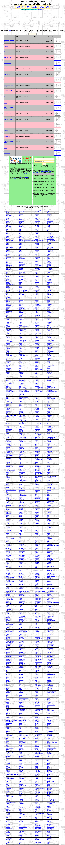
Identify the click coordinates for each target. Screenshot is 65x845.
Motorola (49, 578)
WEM (48, 825)
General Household (51, 437)
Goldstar (21, 447)
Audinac (49, 264)
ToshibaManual (22, 785)
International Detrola (51, 488)
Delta (20, 361)
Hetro (7, 473)
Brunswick (21, 308)
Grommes (49, 456)
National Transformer (52, 591)
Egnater (49, 381)
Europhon (49, 406)
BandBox (37, 276)
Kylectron (37, 522)
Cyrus (7, 351)
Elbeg (7, 386)
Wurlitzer (37, 839)
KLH (48, 513)
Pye (30, 173)
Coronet (8, 344)
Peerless (20, 626)
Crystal (7, 350)
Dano (20, 352)
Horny (7, 479)
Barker (48, 277)
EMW (20, 401)
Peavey (48, 624)
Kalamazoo (8, 505)
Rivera (7, 688)
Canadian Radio (50, 319)
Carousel (49, 322)
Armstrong (37, 257)
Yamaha (21, 840)
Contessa (37, 341)
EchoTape (49, 377)
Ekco (7, 384)
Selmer (36, 713)
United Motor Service (10, 800)
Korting (20, 517)
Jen (35, 495)
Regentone (49, 677)
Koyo (48, 517)
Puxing (36, 648)
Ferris (36, 417)
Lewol (36, 531)
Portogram (8, 644)
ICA (20, 483)
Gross (20, 458)
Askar (36, 259)
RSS (48, 696)
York (36, 840)
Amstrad (37, 244)
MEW (20, 566)
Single (36, 724)
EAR (48, 375)
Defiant (36, 359)
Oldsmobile (8, 609)
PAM (36, 619)
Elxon (48, 395)
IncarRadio (49, 484)
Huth (36, 481)
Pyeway (7, 649)
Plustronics (21, 638)
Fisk (48, 420)
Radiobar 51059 (7, 125)
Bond (7, 298)
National (21, 592)
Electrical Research (10, 388)
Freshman (37, 427)
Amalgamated (22, 237)
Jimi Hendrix (37, 498)
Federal (36, 415)
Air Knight (8, 226)
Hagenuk (8, 462)
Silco (36, 720)
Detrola (36, 362)
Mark (36, 551)
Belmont (49, 284)
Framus (36, 426)
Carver (36, 323)
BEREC (21, 289)
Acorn (7, 214)
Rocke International (51, 691)
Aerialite (49, 219)
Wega (20, 825)
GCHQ (20, 434)
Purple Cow (21, 648)
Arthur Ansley (22, 258)
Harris (48, 466)
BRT (36, 307)
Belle (36, 284)
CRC (20, 347)
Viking (20, 813)
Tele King (21, 770)
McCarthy (21, 558)
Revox (20, 682)
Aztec (20, 273)
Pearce (20, 624)
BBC (20, 280)
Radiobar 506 (7, 79)
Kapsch (7, 506)
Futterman (37, 430)
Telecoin (8, 771)
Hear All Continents (10, 470)
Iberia (7, 483)
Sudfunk (8, 756)
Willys (7, 835)
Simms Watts (9, 723)
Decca (7, 359)
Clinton (36, 334)
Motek (7, 578)
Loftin (48, 534)
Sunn (48, 756)
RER (20, 681)
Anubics (36, 247)
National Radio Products (24, 591)
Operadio (37, 610)
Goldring (8, 447)
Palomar (21, 619)
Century (36, 326)
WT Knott (8, 839)
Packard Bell (22, 616)
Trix (7, 792)
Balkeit (48, 275)
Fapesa (36, 412)
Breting (20, 302)
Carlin (20, 322)
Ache (36, 212)
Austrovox (8, 268)
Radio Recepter (22, 657)
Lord (20, 537)
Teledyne (21, 771)
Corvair (20, 344)
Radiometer (8, 664)
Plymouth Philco (38, 638)
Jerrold (20, 497)
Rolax (7, 695)
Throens (49, 778)
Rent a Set (21, 680)
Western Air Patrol (23, 827)
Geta (36, 441)
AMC (20, 239)
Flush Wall (21, 423)
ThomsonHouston (10, 778)
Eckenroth (8, 379)
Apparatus (37, 248)
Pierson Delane (9, 634)
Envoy (20, 402)
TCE (20, 766)
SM (20, 727)
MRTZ (48, 580)
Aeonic (20, 219)
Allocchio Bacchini (51, 234)
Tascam (7, 764)
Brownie (8, 307)
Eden (7, 380)
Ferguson (37, 416)
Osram (36, 613)
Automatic (37, 268)
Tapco (48, 763)
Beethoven (37, 282)
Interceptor (8, 488)
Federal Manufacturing (11, 415)
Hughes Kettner (9, 481)
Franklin (49, 426)
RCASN (8, 673)
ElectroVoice (37, 393)
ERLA (48, 402)
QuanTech (21, 650)
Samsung (21, 702)
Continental (49, 341)
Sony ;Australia (38, 734)
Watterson (21, 822)
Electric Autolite (22, 387)
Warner (7, 821)
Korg (7, 517)
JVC (48, 502)
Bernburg (8, 290)
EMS (20, 399)
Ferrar (20, 417)
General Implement (10, 438)
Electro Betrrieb (38, 388)
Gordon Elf (21, 448)
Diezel (48, 363)
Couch (20, 345)
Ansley (48, 246)
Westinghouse (38, 828)
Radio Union (9, 660)
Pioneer (36, 635)
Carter (20, 323)
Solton (36, 731)
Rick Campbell (38, 685)
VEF (36, 809)
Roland (48, 693)
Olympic (36, 609)
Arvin (48, 258)
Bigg (7, 293)
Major (36, 546)
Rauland (37, 670)
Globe (20, 444)
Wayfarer (49, 822)
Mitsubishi (37, 571)
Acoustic (21, 214)
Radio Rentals (50, 657)
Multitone (21, 581)
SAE (36, 699)
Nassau (7, 588)
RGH (36, 684)
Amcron (36, 239)
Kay (48, 506)
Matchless (8, 556)
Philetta (36, 630)
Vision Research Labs (39, 813)
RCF (20, 673)
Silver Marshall (9, 721)
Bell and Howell (9, 284)
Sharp (7, 717)
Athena (36, 262)
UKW (48, 796)
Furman (21, 430)
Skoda (20, 725)
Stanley (36, 743)
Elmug (7, 395)
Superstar (21, 757)
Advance (49, 216)
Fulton (20, 429)
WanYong (21, 820)
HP (6, 480)
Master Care (8, 555)
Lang (48, 524)
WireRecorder (22, 836)
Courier (36, 345)
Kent (48, 509)
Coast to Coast (38, 336)
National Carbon (50, 588)
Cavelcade (37, 325)
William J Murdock (51, 834)
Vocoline (8, 814)
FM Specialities (38, 423)
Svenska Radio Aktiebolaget (41, 759)
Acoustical (37, 214)
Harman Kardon (9, 466)
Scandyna (8, 707)
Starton (20, 746)
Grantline (8, 454)
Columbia (49, 338)
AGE (7, 223)
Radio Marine (38, 656)
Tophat (48, 782)
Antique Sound (9, 247)
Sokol (7, 730)
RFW (7, 684)
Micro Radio (8, 567)
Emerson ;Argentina (23, 397)
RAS (7, 670)
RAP (48, 669)
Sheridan (49, 717)
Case (7, 325)
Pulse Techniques (22, 646)
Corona (36, 343)
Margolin (8, 551)
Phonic (48, 631)
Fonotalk (8, 424)
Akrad (36, 230)
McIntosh (37, 558)
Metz (7, 566)
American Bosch (50, 239)
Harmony (21, 466)
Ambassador (50, 237)
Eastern (36, 376)
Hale (48, 462)
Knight (20, 515)
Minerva (49, 569)
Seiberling (37, 711)
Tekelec (48, 768)
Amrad (20, 244)
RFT (48, 682)
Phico (48, 628)
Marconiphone (22, 549)
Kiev (48, 510)
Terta (36, 775)
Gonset (36, 447)
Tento (20, 775)
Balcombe (21, 275)
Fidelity (20, 419)
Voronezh (21, 816)
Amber (7, 239)
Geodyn (49, 440)
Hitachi (36, 474)
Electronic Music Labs (52, 391)
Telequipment (9, 773)
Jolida (48, 499)
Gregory (8, 456)
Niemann (8, 596)
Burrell (48, 313)
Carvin (48, 323)
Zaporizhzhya (38, 842)
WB (20, 824)
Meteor (20, 564)
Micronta (21, 567)
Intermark (37, 488)
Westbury (8, 827)
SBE (36, 706)
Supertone (37, 757)
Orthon (7, 613)
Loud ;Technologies (10, 538)
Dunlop (36, 372)
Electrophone (9, 393)
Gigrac (20, 442)
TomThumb (8, 782)
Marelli (48, 549)
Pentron (8, 627)
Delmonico (8, 361)
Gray (20, 455)
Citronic (36, 332)
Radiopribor (21, 666)
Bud (20, 311)
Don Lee (49, 366)
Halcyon (36, 462)
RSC (36, 696)
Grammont (37, 451)
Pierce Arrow (38, 632)
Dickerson (21, 363)
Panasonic (8, 620)
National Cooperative (10, 589)
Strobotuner (49, 753)
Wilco (7, 834)
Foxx (20, 426)
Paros (48, 621)
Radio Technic (38, 659)
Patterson (49, 623)
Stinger (20, 752)
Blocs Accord (9, 295)
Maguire (21, 545)
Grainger (49, 449)
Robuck (20, 691)
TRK (20, 792)
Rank (20, 669)
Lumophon (49, 538)
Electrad (8, 387)
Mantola (21, 548)
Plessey (48, 637)
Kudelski (37, 520)
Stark (48, 745)
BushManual (37, 315)
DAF (36, 351)
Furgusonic (8, 430)
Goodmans (49, 447)
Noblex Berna (38, 598)
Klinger (7, 515)
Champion (49, 327)
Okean (48, 607)
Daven (48, 354)
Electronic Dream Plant (24, 391)
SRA (48, 741)
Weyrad (7, 831)
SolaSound (49, 730)
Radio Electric (38, 655)
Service (48, 714)
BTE (7, 309)
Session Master (9, 716)
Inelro (7, 487)
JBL (48, 494)
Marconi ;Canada (10, 549)
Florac (48, 422)
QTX (36, 649)
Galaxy (7, 431)
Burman (8, 313)
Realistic (36, 674)
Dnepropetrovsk (50, 365)
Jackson (36, 492)
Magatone (8, 544)
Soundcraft (49, 735)
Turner (48, 795)
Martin (7, 553)
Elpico (20, 395)
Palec (7, 619)
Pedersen (8, 626)
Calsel (36, 318)
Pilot (20, 635)
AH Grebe (37, 223)
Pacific (7, 616)
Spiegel (36, 739)
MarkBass (49, 551)
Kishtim (49, 512)
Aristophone (8, 257)
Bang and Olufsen (10, 277)
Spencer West (22, 738)
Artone (36, 258)
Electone (49, 386)
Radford (8, 652)
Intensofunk (49, 487)
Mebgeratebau (50, 559)
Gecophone (8, 436)
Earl (7, 376)
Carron (7, 323)
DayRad (8, 356)
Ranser (36, 669)
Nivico (48, 596)
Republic (8, 681)
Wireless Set (8, 836)
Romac (36, 695)
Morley (36, 576)
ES (47, 404)
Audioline (21, 266)
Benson (20, 287)
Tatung (36, 764)
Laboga (20, 523)
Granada (8, 452)
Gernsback (8, 441)
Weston (7, 829)
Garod (20, 433)
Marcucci (37, 549)
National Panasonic (39, 589)
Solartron (37, 730)
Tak (36, 761)
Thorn (36, 778)
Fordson (49, 424)
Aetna (20, 222)
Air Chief (37, 225)
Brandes (21, 300)
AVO (48, 270)
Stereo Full (21, 749)
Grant (48, 452)
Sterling (7, 750)
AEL (7, 219)
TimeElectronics (38, 779)
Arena (36, 252)
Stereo (36, 749)
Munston (49, 581)
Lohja (20, 535)
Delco (48, 359)
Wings (48, 835)
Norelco (49, 601)
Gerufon (21, 441)
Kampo (36, 505)
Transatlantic (50, 786)
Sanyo (7, 705)
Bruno (7, 308)
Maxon (36, 556)
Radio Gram (8, 656)
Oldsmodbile (21, 609)
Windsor (37, 835)
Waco (36, 817)
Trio (36, 791)
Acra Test (49, 214)
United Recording (39, 800)
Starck (20, 745)
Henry (7, 472)
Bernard (49, 289)
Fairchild (21, 411)
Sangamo (37, 702)
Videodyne (21, 811)
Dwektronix (49, 372)
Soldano (8, 731)
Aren (20, 252)
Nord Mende (22, 601)
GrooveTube (8, 458)
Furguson (49, 429)
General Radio (50, 438)
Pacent (20, 614)
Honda (36, 477)
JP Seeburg (37, 501)
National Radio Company (52, 589)
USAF (48, 804)
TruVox (20, 795)
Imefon (7, 484)
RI (19, 685)
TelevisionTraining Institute (12, 774)
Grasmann (37, 454)
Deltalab (36, 361)
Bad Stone (37, 273)
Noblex (20, 599)
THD (20, 777)
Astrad (36, 261)
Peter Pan (49, 627)
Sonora (20, 734)
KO (48, 515)
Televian (49, 773)
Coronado (49, 343)
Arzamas (8, 259)
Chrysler (37, 330)
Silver (20, 721)
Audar (36, 264)
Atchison (21, 262)
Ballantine (21, 276)
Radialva (21, 652)
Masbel (20, 553)
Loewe (36, 534)
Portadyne (37, 641)
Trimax (20, 791)
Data (36, 354)
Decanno (49, 358)
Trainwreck (21, 786)
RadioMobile (22, 664)
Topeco (36, 782)
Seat (7, 711)
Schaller (36, 707)
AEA (20, 218)
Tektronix (8, 770)
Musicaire (37, 584)
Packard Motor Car (39, 616)
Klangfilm (21, 513)
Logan (7, 535)
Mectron (21, 560)
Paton (36, 623)
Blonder (36, 295)
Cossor (7, 345)
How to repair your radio (45, 171)
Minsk (7, 570)
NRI (36, 605)
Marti (48, 552)
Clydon (7, 336)
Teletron (36, 773)
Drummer (8, 369)
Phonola (8, 632)
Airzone (49, 228)
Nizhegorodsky (9, 598)
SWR (36, 760)
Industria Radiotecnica (24, 485)
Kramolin (21, 519)
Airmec (7, 228)
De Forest (21, 358)
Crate (7, 347)
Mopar (20, 576)
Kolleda (36, 516)
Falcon (48, 411)
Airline (48, 226)
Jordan (7, 501)
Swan (7, 760)
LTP (36, 538)
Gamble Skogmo (50, 431)
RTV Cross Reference (24, 698)
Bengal (48, 286)
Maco (36, 541)
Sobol (20, 728)
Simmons (49, 721)
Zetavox (49, 843)
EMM (20, 398)
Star (7, 745)
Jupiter (36, 502)
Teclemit (21, 767)
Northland (37, 603)
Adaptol (36, 215)
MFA (36, 566)
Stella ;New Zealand (51, 748)
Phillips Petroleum (23, 631)
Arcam (20, 251)
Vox (36, 816)
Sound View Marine (23, 735)
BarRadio (8, 279)
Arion (20, 255)
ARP (48, 257)
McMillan (8, 559)
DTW (20, 369)
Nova (48, 603)
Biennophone (50, 291)
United (20, 802)
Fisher (36, 420)
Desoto (20, 362)
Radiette (49, 652)
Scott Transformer (39, 709)
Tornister (21, 784)
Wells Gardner (38, 825)
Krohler (20, 520)
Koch (7, 516)
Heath (20, 470)
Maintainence (9, 546)
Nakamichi (21, 587)
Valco (48, 806)
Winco (20, 835)
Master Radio (22, 555)
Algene (36, 233)
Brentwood (8, 302)
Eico (48, 383)
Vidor (36, 811)
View (48, 811)
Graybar (37, 455)
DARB (7, 354)
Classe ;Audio (38, 333)
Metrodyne (37, 564)
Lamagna (49, 523)
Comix (7, 340)
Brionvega (21, 304)
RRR (20, 696)
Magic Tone (21, 544)
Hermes (48, 472)
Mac (48, 540)
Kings (20, 512)
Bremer (36, 301)
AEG (36, 218)
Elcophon (37, 386)
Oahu (20, 606)
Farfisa (48, 412)
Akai (48, 229)
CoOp (20, 343)
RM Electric (49, 688)
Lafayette (37, 523)
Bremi (48, 301)
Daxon (36, 355)
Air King (49, 225)
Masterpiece (49, 555)
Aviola (36, 270)
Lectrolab (21, 528)
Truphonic (49, 793)
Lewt (48, 531)
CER (48, 326)
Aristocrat (37, 255)
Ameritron (49, 241)
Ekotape (36, 384)
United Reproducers (51, 800)
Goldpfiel (49, 445)
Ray (48, 670)
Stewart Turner (50, 750)
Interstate (49, 490)
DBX (7, 358)
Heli (48, 470)
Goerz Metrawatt (9, 445)
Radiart (36, 652)
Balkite (7, 276)
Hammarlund (9, 465)
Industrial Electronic (39, 485)
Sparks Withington (39, 736)
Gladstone (8, 444)
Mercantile (37, 563)
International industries (11, 490)
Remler (36, 678)
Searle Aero (37, 710)
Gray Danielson (9, 455)
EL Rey (48, 384)
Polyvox (36, 639)
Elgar (7, 394)
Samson (7, 702)
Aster (7, 261)
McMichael (49, 558)
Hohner (20, 477)
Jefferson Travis (22, 495)
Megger (7, 562)
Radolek (21, 667)
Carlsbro (37, 322)
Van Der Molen (38, 807)
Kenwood (8, 510)
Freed (7, 427)
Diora (20, 365)
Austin (48, 266)
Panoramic (37, 620)
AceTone (21, 212)
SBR (48, 706)
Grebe (48, 455)
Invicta (7, 491)
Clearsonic (49, 333)
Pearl (36, 624)
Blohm (20, 295)
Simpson (49, 723)
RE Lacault (8, 674)
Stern (20, 750)
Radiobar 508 (7, 96)
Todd (36, 781)
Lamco (7, 524)
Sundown (37, 756)
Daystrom (21, 356)
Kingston (37, 512)
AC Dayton (21, 211)
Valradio (21, 807)
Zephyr (36, 843)
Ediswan (49, 380)
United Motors (22, 800)
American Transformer (11, 241)
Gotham (36, 448)
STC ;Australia (9, 748)
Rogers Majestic (50, 692)
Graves (48, 454)
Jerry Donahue (38, 497)
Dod (7, 366)
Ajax (20, 229)
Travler (20, 789)
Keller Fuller (37, 508)
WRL (36, 838)
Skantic (7, 725)
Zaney (7, 842)
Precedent (37, 644)
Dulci (48, 370)
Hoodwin (49, 477)
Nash (48, 587)
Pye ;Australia (50, 648)
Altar (36, 236)
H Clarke (8, 460)
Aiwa (7, 229)
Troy (7, 793)
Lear (7, 528)
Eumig (36, 406)
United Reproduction (10, 802)
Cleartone (8, 334)
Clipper (48, 334)
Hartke (7, 467)
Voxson (48, 816)
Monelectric (49, 573)
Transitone (21, 788)
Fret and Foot (50, 427)
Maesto (36, 542)
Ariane (48, 254)
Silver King (49, 720)
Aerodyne (8, 222)
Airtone (36, 228)
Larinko (36, 526)
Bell (20, 284)
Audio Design (9, 265)
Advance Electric (38, 216)
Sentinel (20, 714)
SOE (48, 728)
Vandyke (49, 807)
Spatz (7, 738)
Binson (36, 293)
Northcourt (37, 602)
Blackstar (37, 294)
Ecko (20, 379)
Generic (20, 440)
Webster (49, 824)
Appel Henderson (51, 248)
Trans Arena (37, 786)
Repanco (49, 680)
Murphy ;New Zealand (24, 583)
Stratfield (8, 753)
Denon (7, 362)
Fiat (7, 419)
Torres (48, 784)
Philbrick (8, 630)
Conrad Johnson (50, 340)
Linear (7, 534)
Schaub (48, 707)
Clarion (20, 333)
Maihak (36, 545)
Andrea (7, 246)
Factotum (37, 409)
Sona (7, 732)
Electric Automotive (39, 387)
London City (37, 535)
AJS (36, 229)
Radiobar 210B (7, 57)
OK (35, 607)
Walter (36, 818)
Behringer (49, 282)
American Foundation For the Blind (27, 240)
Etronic (20, 406)
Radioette (21, 662)
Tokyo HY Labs (50, 781)
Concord (37, 340)
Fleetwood (37, 422)
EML (7, 398)
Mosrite (48, 577)
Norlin (7, 602)
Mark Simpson (22, 551)
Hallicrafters (8, 463)
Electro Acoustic (22, 388)
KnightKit (37, 515)
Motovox (21, 580)
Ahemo (48, 223)
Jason (36, 494)
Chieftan (21, 330)
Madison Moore (9, 542)
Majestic (21, 546)
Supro (20, 759)
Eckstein (37, 379)
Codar (48, 336)
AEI (48, 218)
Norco (7, 601)
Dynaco (7, 373)
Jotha (20, 501)
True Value (21, 793)
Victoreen (49, 810)
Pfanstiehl (21, 628)
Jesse (48, 497)
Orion (20, 612)
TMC (7, 781)
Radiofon (49, 662)
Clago (7, 333)
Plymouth (49, 638)
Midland (37, 567)
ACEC (7, 212)
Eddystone (49, 379)
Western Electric (50, 827)
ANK (36, 246)
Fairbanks (8, 411)
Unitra (36, 802)
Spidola (20, 739)
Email (26, 177)
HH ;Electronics (38, 473)
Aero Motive (37, 221)
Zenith (48, 842)
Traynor (36, 789)
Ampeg (7, 243)
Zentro (20, 843)
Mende (20, 563)
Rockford (8, 692)
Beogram (37, 287)
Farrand (37, 413)
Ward (36, 820)
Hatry (20, 469)
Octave (20, 607)
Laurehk (8, 527)
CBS (48, 325)
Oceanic (7, 607)
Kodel (20, 516)
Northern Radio (22, 603)
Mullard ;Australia (10, 581)
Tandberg (8, 763)
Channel (37, 329)
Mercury (49, 563)
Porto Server (37, 642)
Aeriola (7, 221)
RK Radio (37, 688)
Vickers (20, 810)
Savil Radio (21, 706)
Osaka (20, 613)
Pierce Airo (21, 632)
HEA (36, 469)
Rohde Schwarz (22, 693)
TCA (7, 766)
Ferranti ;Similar (9, 417)
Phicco (36, 628)
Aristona (49, 255)
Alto (7, 237)
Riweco (20, 688)
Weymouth (49, 829)
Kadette (36, 503)
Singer (20, 724)
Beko (20, 283)
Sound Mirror (9, 735)
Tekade (36, 768)
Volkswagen (49, 814)
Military (8, 569)
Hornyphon (21, 479)
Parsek (7, 623)
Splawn (7, 741)
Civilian (49, 332)
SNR (48, 727)
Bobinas (8, 297)
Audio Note (21, 265)
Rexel (36, 682)
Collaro (20, 337)
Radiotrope (8, 667)
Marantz (37, 548)
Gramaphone (9, 451)
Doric (20, 368)
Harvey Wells (50, 467)
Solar (20, 730)
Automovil (49, 268)
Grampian (49, 451)
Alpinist (20, 236)
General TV (8, 440)
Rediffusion (21, 675)
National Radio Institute (11, 591)
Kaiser (48, 503)
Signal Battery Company (11, 720)
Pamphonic (49, 619)
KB (6, 508)
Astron (48, 261)
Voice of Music (22, 814)
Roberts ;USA (50, 689)
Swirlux (20, 760)
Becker (7, 282)
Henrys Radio (22, 472)
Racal (48, 650)
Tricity (7, 791)
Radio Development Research (12, 655)
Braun (48, 300)
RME (7, 689)
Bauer (7, 280)
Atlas (7, 264)
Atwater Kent (22, 264)
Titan (48, 779)
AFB (36, 222)
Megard (49, 560)
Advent (7, 218)
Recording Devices (51, 674)
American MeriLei (39, 240)
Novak (7, 605)
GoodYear (8, 448)
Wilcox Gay (21, 834)
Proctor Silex (50, 645)
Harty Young (22, 467)
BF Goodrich (22, 291)
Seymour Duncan (38, 716)
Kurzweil (49, 520)
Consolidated (9, 341)
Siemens (36, 718)
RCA (48, 671)
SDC (7, 710)
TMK (20, 781)
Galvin (36, 431)
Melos (7, 563)
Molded (20, 573)
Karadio (21, 506)
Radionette (49, 664)
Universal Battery (51, 802)
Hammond (21, 465)
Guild (20, 459)
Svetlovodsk (49, 759)
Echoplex (37, 377)
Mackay (8, 541)
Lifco (20, 533)
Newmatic (37, 595)
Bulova (7, 312)
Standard (8, 743)
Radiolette (37, 663)
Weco (7, 825)
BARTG (21, 279)
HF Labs (21, 473)
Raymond (8, 671)
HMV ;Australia (38, 476)
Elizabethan (21, 394)
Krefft (36, 519)
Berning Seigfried (23, 290)
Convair (8, 343)
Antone (20, 247)
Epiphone (37, 402)
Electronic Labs (38, 391)
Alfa (20, 233)
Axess (48, 272)
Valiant (7, 807)
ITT (7, 492)
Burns (36, 313)
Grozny (36, 458)
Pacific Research (50, 614)
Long (7, 537)
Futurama (49, 430)
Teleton (20, 773)
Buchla (48, 309)
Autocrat (21, 268)
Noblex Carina (50, 598)
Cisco (7, 332)
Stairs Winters (22, 742)
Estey (36, 405)
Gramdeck (21, 451)
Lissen (20, 534)
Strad (48, 752)
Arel (7, 252)
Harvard (37, 467)
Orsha (48, 612)
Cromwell (8, 348)
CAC (48, 316)
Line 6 (48, 533)
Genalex (8, 437)
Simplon (36, 723)
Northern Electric (10, 603)
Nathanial (21, 588)
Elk (35, 394)
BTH (20, 309)
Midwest (49, 567)
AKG (7, 230)
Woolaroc (37, 836)
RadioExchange (38, 662)
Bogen (20, 297)
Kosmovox (37, 517)
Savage (7, 706)
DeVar (48, 362)
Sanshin (36, 703)
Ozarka (7, 614)
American (37, 241)
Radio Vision (22, 660)
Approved (37, 250)
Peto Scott (8, 628)
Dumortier (21, 372)
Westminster (49, 828)
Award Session (22, 272)
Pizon (48, 635)
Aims (7, 225)
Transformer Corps (10, 788)
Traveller (8, 789)
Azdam (7, 273)
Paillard (36, 617)
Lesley (36, 530)
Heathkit (37, 470)
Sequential (37, 714)
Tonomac (21, 782)
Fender (20, 416)
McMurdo (21, 559)
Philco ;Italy (21, 630)
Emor (36, 398)
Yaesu (7, 840)
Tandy (20, 763)
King (7, 512)
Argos (48, 252)
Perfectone (37, 627)
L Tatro (7, 523)
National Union (9, 592)
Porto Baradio (50, 641)
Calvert (48, 318)
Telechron (49, 770)
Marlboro (8, 552)
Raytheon (21, 671)
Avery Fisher (22, 270)
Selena (20, 713)
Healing (48, 469)
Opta (48, 610)
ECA (7, 377)
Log (40, 210)
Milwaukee (37, 569)
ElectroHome (37, 390)
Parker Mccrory (22, 621)
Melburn (37, 562)
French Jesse (22, 427)
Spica (7, 739)
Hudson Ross (37, 480)
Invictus (20, 491)
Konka (48, 516)
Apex (7, 248)
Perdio (20, 627)
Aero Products (50, 221)
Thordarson (21, 778)
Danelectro (8, 352)
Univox (36, 803)
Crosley (20, 348)
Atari (7, 262)
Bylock (20, 316)
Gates (48, 433)
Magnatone (49, 544)
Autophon (8, 269)
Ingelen (20, 487)
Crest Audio (49, 347)
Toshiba (7, 785)
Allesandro (8, 234)
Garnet (7, 433)
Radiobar (49, 660)
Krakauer (8, 519)
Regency (21, 677)
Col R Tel (8, 337)
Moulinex (37, 580)
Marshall (37, 552)
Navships (21, 594)
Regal (7, 677)
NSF (48, 605)
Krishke (7, 520)
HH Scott (49, 473)
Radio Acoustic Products (11, 653)
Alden (48, 232)
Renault (7, 680)
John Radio (21, 499)
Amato (36, 237)
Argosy (7, 254)
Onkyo (7, 610)
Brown (48, 305)
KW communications (23, 522)
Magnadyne (37, 544)
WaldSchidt (49, 817)
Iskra (48, 491)
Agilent (20, 223)
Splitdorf (21, 741)
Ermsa (7, 404)
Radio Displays (22, 655)
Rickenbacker (50, 685)
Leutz (7, 531)
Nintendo (21, 596)
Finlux (36, 419)
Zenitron (8, 843)
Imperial (37, 484)
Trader (48, 785)
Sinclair (7, 724)
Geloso (20, 436)
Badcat (48, 273)
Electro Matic (9, 390)
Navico (48, 592)
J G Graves (21, 492)
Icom (36, 483)
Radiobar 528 (7, 153)
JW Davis (8, 503)
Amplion (49, 243)
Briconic (49, 302)
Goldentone (37, 445)
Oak (36, 606)
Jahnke (7, 494)
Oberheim (49, 606)
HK (7, 476)
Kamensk (21, 505)
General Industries (23, 438)
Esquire (20, 405)
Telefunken (37, 771)
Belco (36, 283)
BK (48, 293)
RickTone (8, 687)
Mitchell (21, 571)
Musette (49, 583)
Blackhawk (21, 294)
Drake (48, 368)
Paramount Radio (51, 620)
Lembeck (49, 528)
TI (6, 779)
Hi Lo (7, 474)
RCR (36, 673)
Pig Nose (49, 634)
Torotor (36, 784)
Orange (7, 612)
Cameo (7, 319)
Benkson (8, 287)
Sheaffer (21, 717)
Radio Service (9, 659)
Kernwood (21, 510)
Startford (8, 746)
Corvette (37, 344)
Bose (48, 298)
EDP (7, 381)
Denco (48, 361)
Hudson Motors (22, 480)
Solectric (21, 731)
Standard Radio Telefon (52, 742)
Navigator (8, 594)
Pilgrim (7, 635)
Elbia (20, 386)
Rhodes (7, 685)
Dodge (20, 366)
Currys (36, 350)
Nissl (36, 596)
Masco (36, 553)
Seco (20, 711)
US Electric (8, 804)
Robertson (8, 691)
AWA (7, 272)
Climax (20, 334)
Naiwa (7, 587)
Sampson (37, 700)
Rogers (7, 693)
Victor (36, 810)
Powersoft (21, 644)
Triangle (49, 789)
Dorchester (8, 368)
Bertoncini (37, 290)
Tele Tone (37, 770)
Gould (48, 448)
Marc (48, 548)
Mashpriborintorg (51, 553)
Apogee (20, 248)
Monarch (37, 573)
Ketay (36, 510)
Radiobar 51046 (7, 113)
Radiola (7, 663)
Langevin (21, 526)
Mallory (49, 546)
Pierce (48, 632)
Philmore (37, 631)
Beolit (48, 287)
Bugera (36, 311)
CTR (20, 350)
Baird (7, 275)
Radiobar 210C (7, 68)
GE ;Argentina (38, 434)
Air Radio (37, 226)
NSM (7, 606)
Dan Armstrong (50, 351)
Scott (48, 709)
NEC (36, 594)
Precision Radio (50, 644)
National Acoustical (39, 588)
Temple (36, 774)
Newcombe (21, 595)
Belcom (48, 283)
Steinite (36, 748)
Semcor (48, 713)
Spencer (36, 738)
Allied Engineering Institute (25, 234)
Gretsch (20, 456)
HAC (20, 460)
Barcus (36, 277)
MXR (36, 585)
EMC (7, 397)
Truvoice (8, 795)
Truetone (37, 793)
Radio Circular (50, 653)
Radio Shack (22, 659)
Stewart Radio (38, 750)
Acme (48, 212)
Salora (7, 700)
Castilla (20, 325)
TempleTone (49, 774)
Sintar (48, 724)
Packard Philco (50, 616)
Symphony (8, 761)
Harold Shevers (38, 466)
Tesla (48, 775)
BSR (48, 308)
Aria (36, 254)
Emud (7, 401)
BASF (36, 279)
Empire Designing (51, 398)
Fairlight (37, 411)
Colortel (36, 338)
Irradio (36, 491)
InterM (20, 488)
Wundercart (21, 839)
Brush (36, 308)
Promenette (8, 646)
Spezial (48, 738)
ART (7, 258)
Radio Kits (21, 656)
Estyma (48, 405)
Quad (48, 649)
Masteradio (37, 555)
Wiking (48, 832)
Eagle (20, 375)
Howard (49, 479)
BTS (36, 309)
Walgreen (8, 818)
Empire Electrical (10, 399)
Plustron (8, 638)
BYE (7, 316)
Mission (7, 571)
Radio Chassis (38, 653)
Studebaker (21, 754)
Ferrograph (49, 417)
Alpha (7, 236)
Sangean (49, 702)
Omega (48, 609)
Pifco (36, 634)
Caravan (49, 320)
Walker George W (23, 818)
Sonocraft (49, 732)
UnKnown (49, 803)
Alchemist (37, 232)
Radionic (8, 666)
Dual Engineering (38, 369)
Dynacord (21, 373)
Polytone (21, 639)
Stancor (36, 742)
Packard (8, 617)
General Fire (37, 437)
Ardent (48, 251)
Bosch (36, 298)
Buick (48, 311)
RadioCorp (8, 662)
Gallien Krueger (22, 431)
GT (6, 459)
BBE (36, 280)
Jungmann (21, 502)
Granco (20, 452)
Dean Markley (38, 358)
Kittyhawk (8, 513)
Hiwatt (48, 474)
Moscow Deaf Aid (10, 577)
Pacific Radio (38, 614)
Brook (20, 305)
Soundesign (8, 736)
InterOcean (37, 490)
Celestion (8, 326)
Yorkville (49, 840)
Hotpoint (37, 479)
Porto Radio (21, 642)
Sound (36, 735)
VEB (20, 809)
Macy (48, 541)
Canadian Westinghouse (11, 320)
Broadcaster (49, 304)
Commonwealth (22, 340)
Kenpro (36, 509)
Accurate (37, 211)
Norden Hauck (38, 601)
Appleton (8, 250)
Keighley (21, 508)
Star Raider (49, 743)
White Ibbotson (38, 831)
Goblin (48, 444)
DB (48, 356)
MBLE (7, 558)
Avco (7, 270)
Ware (48, 820)
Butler (48, 315)
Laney (36, 524)
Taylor (48, 764)
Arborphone (50, 250)
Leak (36, 527)
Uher (36, 796)
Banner (20, 277)
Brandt (36, 300)
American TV (22, 241)
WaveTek (37, 822)
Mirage (36, 570)
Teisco (20, 768)
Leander (49, 527)
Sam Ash (21, 700)
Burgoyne (49, 312)
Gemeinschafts (50, 436)
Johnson (36, 499)
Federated (49, 415)
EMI (36, 397)
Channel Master (22, 329)
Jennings (8, 497)
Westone (21, 829)
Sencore (7, 714)
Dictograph (37, 363)
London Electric (50, 535)
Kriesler (49, 519)
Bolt (48, 297)
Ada (20, 215)
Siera (48, 718)
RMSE (20, 689)
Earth (20, 376)
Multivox (37, 581)
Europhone (8, 408)
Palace (48, 617)
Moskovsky (37, 577)
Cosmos (49, 344)
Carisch (7, 322)
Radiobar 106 (7, 46)
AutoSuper (37, 269)
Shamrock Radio (50, 716)
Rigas (36, 687)
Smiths (36, 727)
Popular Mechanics (10, 641)
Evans (20, 408)
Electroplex (21, 393)
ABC (7, 211)
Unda (48, 797)
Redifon (36, 675)
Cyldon (48, 350)
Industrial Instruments (52, 485)
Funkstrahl (37, 429)
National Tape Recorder (40, 591)
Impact (20, 484)
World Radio (9, 838)
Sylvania (49, 760)
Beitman (8, 283)
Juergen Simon (50, 501)
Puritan (48, 646)
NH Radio (49, 595)
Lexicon (7, 533)
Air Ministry (21, 226)
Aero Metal (21, 221)
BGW (36, 291)
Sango (7, 703)
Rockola (21, 692)
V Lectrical (37, 806)
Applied (20, 250)
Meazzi (36, 559)
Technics (8, 767)
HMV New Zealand (51, 476)
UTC (20, 806)
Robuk (36, 691)
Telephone (49, 771)
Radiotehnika (38, 666)
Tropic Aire (37, 792)
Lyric (20, 540)
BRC (20, 301)
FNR (48, 423)
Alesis (7, 233)
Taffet (20, 761)
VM (48, 813)
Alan (7, 232)
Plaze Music (37, 637)
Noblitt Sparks (38, 599)
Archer (36, 251)
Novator (21, 605)
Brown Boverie (38, 305)
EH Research (9, 383)
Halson (20, 463)
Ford (36, 424)
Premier (21, 645)
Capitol (36, 320)
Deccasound (21, 359)
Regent (36, 677)
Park (7, 621)
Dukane (36, 370)
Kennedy (21, 509)
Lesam (20, 530)
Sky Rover (37, 725)
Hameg (36, 463)
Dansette (37, 352)
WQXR (20, 838)
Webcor (36, 824)
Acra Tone (8, 215)
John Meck (8, 499)
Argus (20, 254)
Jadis (48, 492)
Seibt (48, 711)
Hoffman (8, 477)
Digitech (8, 365)
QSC (20, 649)
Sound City (49, 734)
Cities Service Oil (22, 332)
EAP (36, 375)
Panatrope (21, 620)
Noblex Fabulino (9, 599)
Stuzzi (48, 754)
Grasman (21, 454)
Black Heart (8, 294)
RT (6, 698)
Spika (48, 739)
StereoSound (50, 749)
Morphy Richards (51, 576)
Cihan (48, 330)
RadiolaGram (22, 663)
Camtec (36, 319)
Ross (48, 695)
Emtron (36, 399)
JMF (48, 498)
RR (7, 696)
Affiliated (49, 222)
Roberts (20, 173)
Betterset (8, 291)
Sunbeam (21, 756)
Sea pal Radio (22, 710)
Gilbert (36, 442)
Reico (7, 678)
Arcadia (8, 251)
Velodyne (8, 810)
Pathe (20, 623)
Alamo (48, 230)
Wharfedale (21, 831)
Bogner (36, 297)
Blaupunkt (49, 294)
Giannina (49, 441)
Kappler (49, 505)
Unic (7, 799)
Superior (8, 757)
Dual (48, 369)
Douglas (36, 368)
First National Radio (23, 420)
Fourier (7, 426)
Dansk (48, 352)
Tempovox (8, 775)
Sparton (49, 736)
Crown (36, 348)
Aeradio (36, 219)
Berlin (36, 289)
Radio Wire (37, 660)
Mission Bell (49, 570)
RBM (36, 671)
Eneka (36, 401)
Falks (7, 412)
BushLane (21, 315)
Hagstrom (21, 462)
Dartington (21, 354)
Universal (8, 803)
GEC (48, 434)
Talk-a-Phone (50, 761)
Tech (48, 766)
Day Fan (49, 355)
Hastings (8, 469)
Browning (21, 307)
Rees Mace (49, 675)
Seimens (8, 713)
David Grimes (22, 355)
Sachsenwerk (22, 699)
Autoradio (21, 269)
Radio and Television (23, 653)
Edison (36, 380)
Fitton (7, 422)
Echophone (21, 377)
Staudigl (49, 746)
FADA (48, 409)
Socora (36, 728)
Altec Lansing (50, 236)
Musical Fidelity (50, 584)
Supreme (8, 759)
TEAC (36, 766)
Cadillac (8, 318)
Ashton (20, 259)
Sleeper (7, 727)
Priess (36, 645)
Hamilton (49, 463)
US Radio (21, 804)
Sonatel (36, 732)
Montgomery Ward (51, 574)
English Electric (9, 402)
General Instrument (39, 438)
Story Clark (37, 752)
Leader (20, 527)
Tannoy (36, 763)
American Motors (51, 240)
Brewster (37, 302)
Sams (48, 700)
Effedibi (36, 381)
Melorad (49, 562)
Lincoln (36, 533)
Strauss (20, 753)
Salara (48, 699)
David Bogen (9, 355)
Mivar (48, 571)
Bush (27, 173)
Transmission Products (40, 788)
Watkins (49, 821)
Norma (20, 602)
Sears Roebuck (50, 710)
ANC (48, 244)
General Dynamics (23, 437)
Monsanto (37, 574)
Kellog (48, 508)
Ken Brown (8, 509)
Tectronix (37, 767)
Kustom (7, 522)
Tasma (20, 764)
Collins (36, 337)
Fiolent (48, 419)
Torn (7, 784)
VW (20, 817)
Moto (36, 578)
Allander (49, 233)
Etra (7, 406)
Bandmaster (49, 276)
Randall (7, 669)
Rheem (48, 684)
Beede (20, 282)
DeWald (8, 363)
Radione (36, 664)
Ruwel (48, 698)
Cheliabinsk (49, 329)
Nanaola (36, 587)
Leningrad (8, 530)
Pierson (20, 634)
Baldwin (36, 275)
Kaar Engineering (23, 503)
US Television (38, 804)
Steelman (21, 748)
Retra (36, 681)
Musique (8, 585)
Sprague (36, 741)
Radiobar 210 (7, 51)
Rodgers (36, 692)
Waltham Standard (51, 818)
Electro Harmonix (51, 388)
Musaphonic (37, 583)
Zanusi (20, 842)
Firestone (8, 420)
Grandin (37, 452)
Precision (8, 645)
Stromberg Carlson (10, 754)
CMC (20, 336)
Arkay (20, 257)
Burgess (36, 312)
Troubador (49, 792)
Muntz (7, 583)
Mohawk (8, 573)
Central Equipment (23, 326)
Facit (20, 409)
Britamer (37, 304)
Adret (20, 216)
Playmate (21, 637)
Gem (36, 436)
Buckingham (9, 311)
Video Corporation (10, 811)
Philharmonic (50, 630)
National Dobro (22, 589)
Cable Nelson (38, 316)
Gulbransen (49, 459)
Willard (36, 834)
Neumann (8, 595)
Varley (7, 809)
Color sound (21, 338)
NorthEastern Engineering (53, 602)
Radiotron (49, 666)
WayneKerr (8, 824)
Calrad (20, 318)
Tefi (7, 768)
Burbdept (21, 312)
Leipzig (36, 528)
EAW (48, 376)
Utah (7, 806)
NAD (48, 585)
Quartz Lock (37, 650)
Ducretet (21, 370)
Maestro (49, 542)
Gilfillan (49, 442)
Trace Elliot (37, 785)
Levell (20, 531)
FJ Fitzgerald (22, 422)
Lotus (48, 537)
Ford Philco (21, 424)
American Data (9, 240)
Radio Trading (50, 659)
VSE (7, 817)
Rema (20, 678)
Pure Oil (36, 646)
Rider (20, 687)
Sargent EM (37, 705)
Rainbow (49, 667)
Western (21, 828)
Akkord (20, 230)
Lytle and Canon (38, 540)
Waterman (37, 821)
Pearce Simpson (9, 624)
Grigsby (36, 456)
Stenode (7, 749)
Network (49, 594)
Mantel (7, 548)
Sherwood (8, 718)
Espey (7, 405)
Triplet (48, 791)
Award (36, 272)
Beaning (49, 280)
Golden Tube (22, 445)
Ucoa (20, 796)
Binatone (21, 293)
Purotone (8, 648)
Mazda (48, 556)
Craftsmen (49, 345)
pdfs (21, 177)
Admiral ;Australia (10, 216)
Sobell (7, 728)
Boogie (20, 298)
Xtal (48, 839)
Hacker (24, 173)
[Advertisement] (32, 20)
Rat (20, 670)
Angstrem (21, 246)
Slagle (48, 725)
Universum (21, 803)
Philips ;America (9, 631)
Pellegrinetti (37, 626)
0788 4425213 (15, 178)
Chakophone (22, 327)
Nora (48, 599)
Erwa (36, 404)
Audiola (49, 265)
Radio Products (9, 657)
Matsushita (21, 556)
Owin (48, 613)
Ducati (7, 370)
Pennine (49, 626)
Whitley (20, 832)
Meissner (21, 562)
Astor (20, 261)
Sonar (20, 732)
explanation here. (37, 172)
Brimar (7, 304)
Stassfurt (37, 746)
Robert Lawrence (38, 689)
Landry (20, 524)
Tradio (7, 786)
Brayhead (8, 301)
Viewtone (8, 813)
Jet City (7, 498)
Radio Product (50, 656)
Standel (20, 743)
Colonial (8, 338)
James (20, 494)
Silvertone (37, 721)
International (22, 490)
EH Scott (21, 383)
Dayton (36, 356)
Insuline (36, 487)
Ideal (48, 483)
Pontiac (48, 639)
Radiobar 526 (7, 136)
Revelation (49, 681)
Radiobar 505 (7, 74)
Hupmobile (21, 481)
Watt (7, 822)
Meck (7, 560)
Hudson (49, 480)
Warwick (21, 821)
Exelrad (7, 409)
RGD (20, 684)
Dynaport (49, 373)
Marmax (21, 552)
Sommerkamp (50, 731)
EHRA (36, 383)
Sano (20, 703)
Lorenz (36, 537)
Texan (7, 777)
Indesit (7, 485)
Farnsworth (21, 413)
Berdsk (7, 289)
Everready (37, 408)
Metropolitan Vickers (51, 564)
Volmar (7, 816)
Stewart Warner (9, 752)
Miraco (20, 570)
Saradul (20, 705)
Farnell (7, 413)
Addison (49, 215)
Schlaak (7, 709)
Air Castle (21, 225)
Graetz (7, 449)
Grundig (49, 458)
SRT (7, 742)
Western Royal (9, 828)
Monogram (21, 574)
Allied (36, 234)
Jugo (7, 502)
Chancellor (8, 329)
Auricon (36, 266)
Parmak (36, 621)
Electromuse (49, 390)
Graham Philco (38, 449)
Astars (48, 259)
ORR (36, 612)
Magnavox (8, 545)
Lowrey (20, 538)
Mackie (20, 541)
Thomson (49, 777)
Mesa (7, 564)
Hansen (48, 465)
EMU (48, 399)
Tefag (48, 767)
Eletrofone (49, 393)
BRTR (48, 307)
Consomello (21, 341)
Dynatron (8, 375)
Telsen (20, 774)
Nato (36, 592)
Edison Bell (21, 380)
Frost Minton (9, 429)
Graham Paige (22, 449)
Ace (48, 211)
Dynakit (36, 373)
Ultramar (37, 797)
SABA (7, 699)
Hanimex (37, 465)
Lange (7, 526)
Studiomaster (38, 754)
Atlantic (49, 262)
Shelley (36, 717)
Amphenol (37, 243)
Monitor (8, 574)
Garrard (37, 433)
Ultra (7, 797)
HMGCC (21, 476)
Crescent (37, 347)
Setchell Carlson (22, 716)
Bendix (36, 286)
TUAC (36, 795)
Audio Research (38, 265)
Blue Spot (49, 295)
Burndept (21, 313)
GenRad (36, 440)
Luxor (7, 540)
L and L (49, 522)
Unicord (21, 799)
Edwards (21, 381)
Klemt (36, 513)
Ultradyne (21, 797)
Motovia (8, 580)
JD (6, 495)
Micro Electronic (50, 566)
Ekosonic (21, 384)
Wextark (37, 829)
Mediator (37, 560)
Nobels (20, 598)
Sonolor (7, 734)
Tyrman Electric (9, 796)
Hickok (20, 474)
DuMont (8, 372)
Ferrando (49, 416)
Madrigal (21, 542)
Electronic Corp (9, 391)
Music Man (8, 584)
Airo (20, 228)
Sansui (48, 703)
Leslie (48, 530)
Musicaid (21, 584)
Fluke (7, 423)
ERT (20, 404)
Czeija (20, 351)
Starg (36, 745)
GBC (7, 434)
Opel (20, 610)
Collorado (49, 337)
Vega (48, 809)
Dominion (37, 366)
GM (36, 444)
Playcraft (8, 637)
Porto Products (9, 642)
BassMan (49, 279)
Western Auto (38, 827)
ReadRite (21, 674)
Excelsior (49, 408)
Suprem (49, 757)
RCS (48, 673)
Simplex (20, 723)
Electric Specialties (51, 387)
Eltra (36, 395)
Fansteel (21, 412)
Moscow (21, 577)
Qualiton (8, 650)
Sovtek (20, 736)
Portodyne (49, 642)
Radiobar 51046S (8, 119)
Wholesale (37, 832)
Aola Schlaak (50, 247)
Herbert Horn (38, 472)
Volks (36, 814)
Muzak (20, 585)
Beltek (20, 286)
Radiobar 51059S (8, 130)
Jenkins (48, 495)
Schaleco (21, 707)
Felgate (7, 416)
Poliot (7, 639)
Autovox (49, 269)
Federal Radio (22, 415)
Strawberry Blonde (39, 753)
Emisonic (49, 397)
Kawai (36, 506)
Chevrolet (8, 330)
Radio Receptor (38, 657)
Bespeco (49, 290)
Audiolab (8, 266)
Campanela (21, 319)
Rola (36, 693)
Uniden (36, 799)
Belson (7, 286)
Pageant (21, 617)
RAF (36, 667)
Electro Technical (23, 390)
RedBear (8, 675)
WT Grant (49, 838)
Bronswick (8, 305)
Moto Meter (21, 578)
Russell (36, 698)
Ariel (7, 255)
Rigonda (49, 687)
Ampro (7, 244)
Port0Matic (21, 641)
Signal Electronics (23, 720)
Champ (36, 327)
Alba (20, 232)
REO (36, 680)
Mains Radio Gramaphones (53, 545)
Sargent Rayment (51, 705)
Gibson (7, 442)
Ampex (20, 243)
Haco (48, 460)
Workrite (49, 836)
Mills (20, 569)
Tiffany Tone (22, 779)
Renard (48, 678)
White (48, 831)
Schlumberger (22, 709)
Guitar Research (38, 459)
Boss (7, 300)
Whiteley (8, 832)
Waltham (8, 820)
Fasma (48, 413)
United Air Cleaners (51, 799)
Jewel (20, 498)
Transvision (49, 788)
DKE (36, 365)
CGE (7, 327)
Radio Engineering (51, 655)
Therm (36, 777)
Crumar (49, 348)
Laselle (48, 526)
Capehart (21, 320)
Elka (48, 394)
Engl (48, 401)
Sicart (20, 718)
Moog (7, 576)
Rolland (20, 695)
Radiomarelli (50, 663)
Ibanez (48, 481)
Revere (7, 682)
